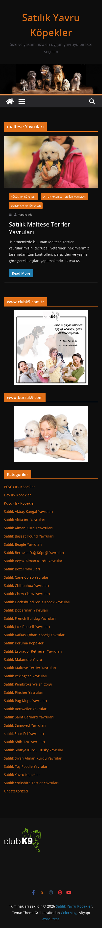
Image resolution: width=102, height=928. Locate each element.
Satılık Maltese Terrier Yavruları (64, 196)
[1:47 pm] (10, 214)
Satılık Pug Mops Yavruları (25, 700)
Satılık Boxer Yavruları (22, 569)
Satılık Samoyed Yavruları (25, 725)
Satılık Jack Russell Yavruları (27, 626)
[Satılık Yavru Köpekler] (51, 67)
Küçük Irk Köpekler (23, 196)
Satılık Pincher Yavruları (23, 692)
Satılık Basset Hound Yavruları (29, 536)
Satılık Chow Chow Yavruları (27, 593)
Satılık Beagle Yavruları (23, 544)
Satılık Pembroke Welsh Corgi (28, 684)
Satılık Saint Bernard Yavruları (29, 717)
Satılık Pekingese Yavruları (25, 676)
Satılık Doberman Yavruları (26, 610)
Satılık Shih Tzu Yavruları (24, 741)
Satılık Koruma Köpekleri (24, 643)
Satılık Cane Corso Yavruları (27, 577)
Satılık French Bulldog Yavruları (30, 618)
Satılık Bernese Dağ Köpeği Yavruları (34, 552)
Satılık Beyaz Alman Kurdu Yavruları (33, 560)
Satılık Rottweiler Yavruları (26, 708)
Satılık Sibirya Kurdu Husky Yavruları (34, 750)
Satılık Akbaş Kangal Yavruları (28, 511)
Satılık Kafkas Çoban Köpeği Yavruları (35, 634)
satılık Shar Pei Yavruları (24, 733)
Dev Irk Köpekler (17, 495)
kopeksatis (25, 214)
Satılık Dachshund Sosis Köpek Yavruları (37, 602)
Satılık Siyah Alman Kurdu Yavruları (33, 758)
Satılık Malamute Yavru (23, 659)
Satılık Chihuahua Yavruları (26, 585)
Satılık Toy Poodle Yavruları (26, 766)
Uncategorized (16, 791)
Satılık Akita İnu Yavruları (24, 519)
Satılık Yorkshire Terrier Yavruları (31, 782)
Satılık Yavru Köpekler (26, 205)
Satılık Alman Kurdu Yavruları (28, 528)
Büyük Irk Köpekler (19, 486)
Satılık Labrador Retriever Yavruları (33, 651)
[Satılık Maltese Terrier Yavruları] (51, 162)
